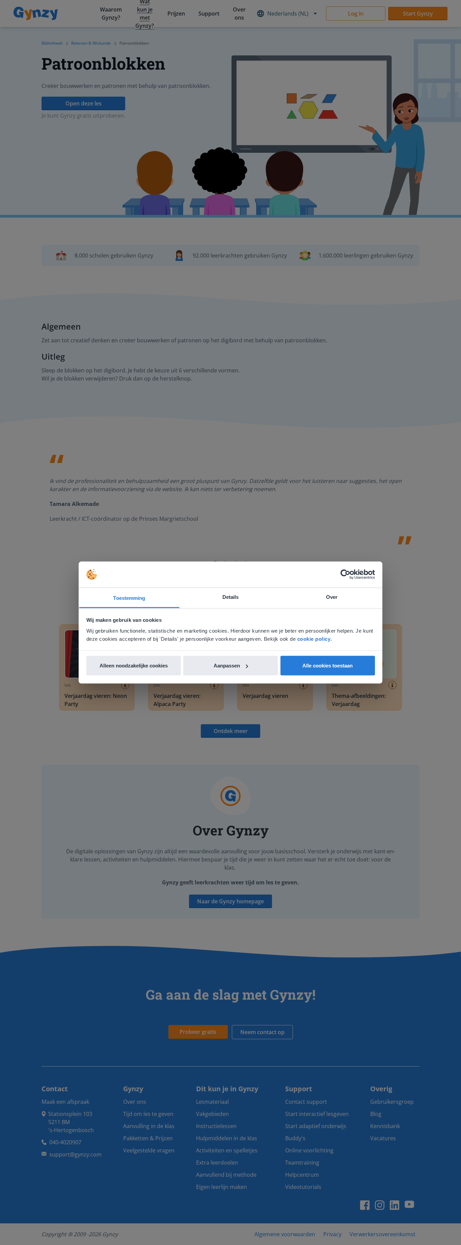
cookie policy (314, 638)
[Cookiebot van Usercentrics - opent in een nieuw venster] (345, 574)
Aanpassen (227, 665)
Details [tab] (230, 597)
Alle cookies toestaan (327, 665)
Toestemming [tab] (129, 598)
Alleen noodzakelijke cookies (134, 665)
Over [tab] (331, 597)
